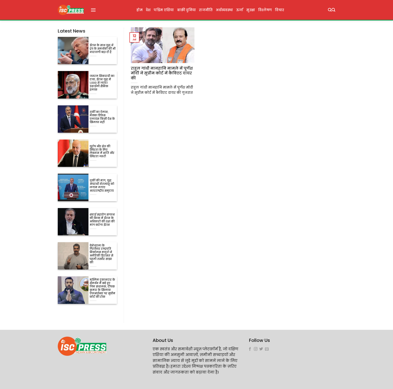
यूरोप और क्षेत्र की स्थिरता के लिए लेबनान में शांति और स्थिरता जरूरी (102, 151)
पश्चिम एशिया (164, 10)
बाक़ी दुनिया (186, 10)
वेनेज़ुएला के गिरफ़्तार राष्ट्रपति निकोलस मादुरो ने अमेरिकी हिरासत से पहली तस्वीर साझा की (101, 254)
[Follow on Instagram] (255, 349)
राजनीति (206, 10)
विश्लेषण (265, 10)
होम (139, 10)
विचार (279, 10)
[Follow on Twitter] (261, 349)
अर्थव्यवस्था (224, 10)
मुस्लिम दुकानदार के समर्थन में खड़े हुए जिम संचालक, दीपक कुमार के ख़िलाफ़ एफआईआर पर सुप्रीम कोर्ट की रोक (102, 288)
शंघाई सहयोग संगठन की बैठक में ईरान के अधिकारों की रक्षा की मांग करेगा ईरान (102, 220)
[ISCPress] (71, 10)
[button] (93, 9)
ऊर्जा (239, 10)
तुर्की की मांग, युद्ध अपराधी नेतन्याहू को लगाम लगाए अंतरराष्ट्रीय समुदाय (102, 186)
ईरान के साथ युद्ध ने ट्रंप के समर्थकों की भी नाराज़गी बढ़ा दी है (103, 49)
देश (148, 10)
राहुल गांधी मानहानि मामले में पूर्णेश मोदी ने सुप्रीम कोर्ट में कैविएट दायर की (162, 73)
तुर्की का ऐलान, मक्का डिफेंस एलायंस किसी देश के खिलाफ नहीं (102, 117)
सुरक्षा (250, 10)
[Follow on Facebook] (250, 349)
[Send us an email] (267, 349)
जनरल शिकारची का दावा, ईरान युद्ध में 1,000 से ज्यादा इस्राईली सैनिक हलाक (102, 83)
